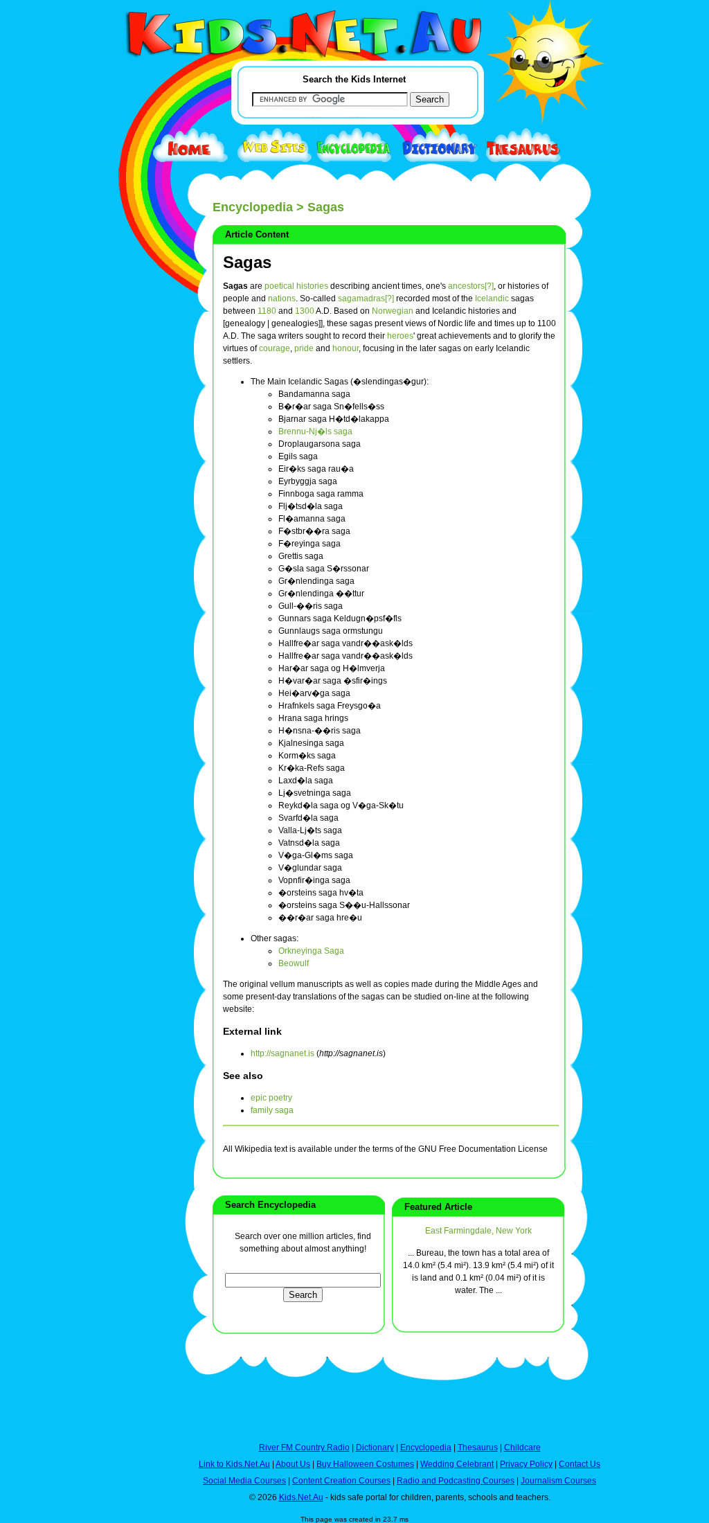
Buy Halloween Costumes (365, 1464)
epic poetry (271, 1098)
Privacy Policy (526, 1464)
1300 (304, 311)
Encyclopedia (253, 207)
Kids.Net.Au (301, 1497)
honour (345, 348)
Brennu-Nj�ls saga (315, 431)
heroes (400, 336)
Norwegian (392, 311)
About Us (293, 1464)
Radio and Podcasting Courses (455, 1481)
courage (274, 348)
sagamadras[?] (366, 298)
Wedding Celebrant (457, 1464)
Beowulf (293, 963)
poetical (279, 286)
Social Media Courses (244, 1481)
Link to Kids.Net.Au (234, 1464)
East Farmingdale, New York (478, 1231)
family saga (272, 1110)
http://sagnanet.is (282, 1053)
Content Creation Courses (341, 1481)
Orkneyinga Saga (311, 951)
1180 (267, 311)
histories (312, 286)
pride (304, 348)
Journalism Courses (558, 1481)
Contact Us (579, 1464)
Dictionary (375, 1447)
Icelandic (492, 298)
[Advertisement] (136, 507)
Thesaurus (478, 1447)
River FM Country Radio (304, 1447)
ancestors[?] (471, 286)
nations (282, 298)
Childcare (522, 1447)
